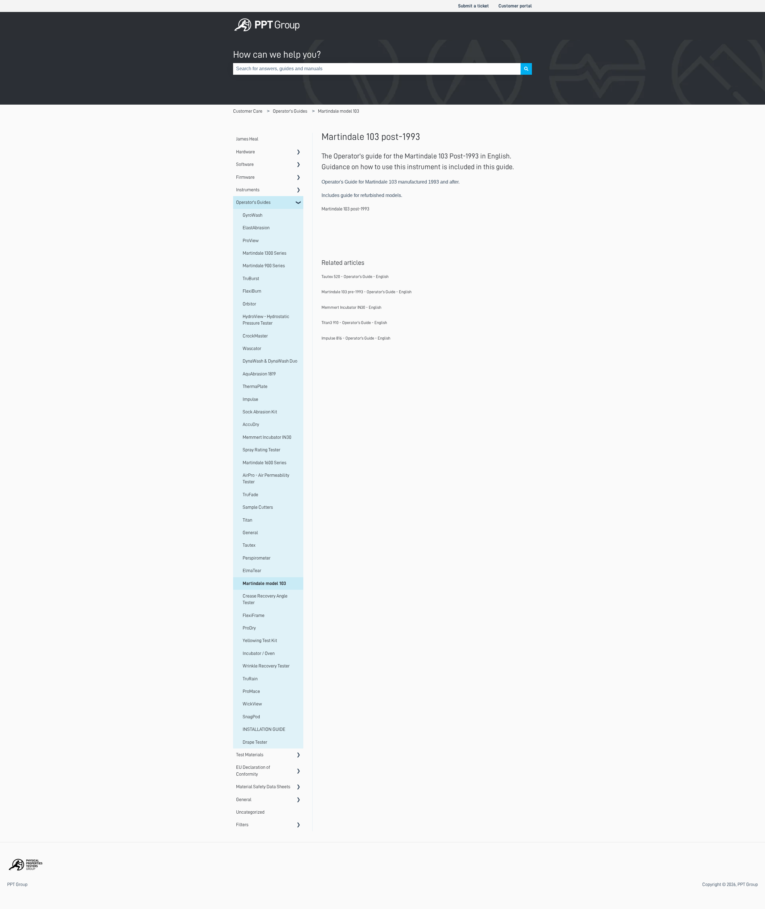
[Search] (526, 68)
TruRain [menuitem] (250, 678)
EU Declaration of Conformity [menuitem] (253, 770)
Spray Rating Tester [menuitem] (261, 449)
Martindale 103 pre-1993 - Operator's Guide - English (366, 292)
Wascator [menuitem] (252, 348)
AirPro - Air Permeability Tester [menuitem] (266, 478)
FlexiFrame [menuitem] (253, 615)
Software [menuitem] (245, 164)
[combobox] (377, 68)
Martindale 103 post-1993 (345, 209)
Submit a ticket (473, 6)
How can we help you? (277, 54)
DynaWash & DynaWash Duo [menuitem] (270, 361)
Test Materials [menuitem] (249, 754)
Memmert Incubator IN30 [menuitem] (267, 437)
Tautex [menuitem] (249, 545)
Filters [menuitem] (242, 824)
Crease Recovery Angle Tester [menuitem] (265, 599)
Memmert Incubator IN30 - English (351, 307)
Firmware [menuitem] (245, 177)
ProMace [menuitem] (251, 691)
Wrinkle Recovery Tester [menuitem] (266, 666)
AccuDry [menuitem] (251, 424)
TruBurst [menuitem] (251, 278)
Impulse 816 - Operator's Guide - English (356, 338)
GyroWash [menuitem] (252, 215)
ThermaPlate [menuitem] (255, 386)
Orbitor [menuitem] (249, 304)
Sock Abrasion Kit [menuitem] (260, 412)
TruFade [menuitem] (250, 494)
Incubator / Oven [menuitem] (259, 653)
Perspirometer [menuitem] (256, 558)
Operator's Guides (290, 111)
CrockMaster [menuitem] (255, 336)
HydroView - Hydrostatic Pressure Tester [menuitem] (266, 320)
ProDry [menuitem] (249, 628)
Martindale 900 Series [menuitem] (264, 265)
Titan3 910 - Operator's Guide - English (354, 322)
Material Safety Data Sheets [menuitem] (263, 786)
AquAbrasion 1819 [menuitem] (259, 374)
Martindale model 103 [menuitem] (264, 583)
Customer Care (247, 111)
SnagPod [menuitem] (251, 716)
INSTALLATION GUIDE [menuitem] (264, 729)
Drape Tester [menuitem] (255, 742)
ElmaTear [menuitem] (252, 570)
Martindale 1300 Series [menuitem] (264, 253)
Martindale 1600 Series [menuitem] (264, 462)
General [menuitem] (250, 532)
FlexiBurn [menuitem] (252, 291)
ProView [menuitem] (250, 240)
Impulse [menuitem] (250, 399)
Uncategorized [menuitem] (250, 812)
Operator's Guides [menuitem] (253, 202)
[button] (298, 152)
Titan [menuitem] (247, 520)
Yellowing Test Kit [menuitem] (260, 640)
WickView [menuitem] (252, 704)
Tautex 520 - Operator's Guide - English (355, 276)
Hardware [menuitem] (245, 151)
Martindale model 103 (338, 111)
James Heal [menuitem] (247, 139)
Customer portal (515, 6)
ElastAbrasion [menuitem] (256, 227)
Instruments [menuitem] (247, 189)
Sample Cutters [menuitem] (258, 507)
